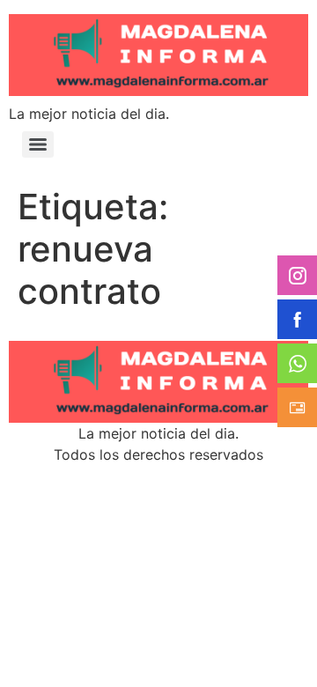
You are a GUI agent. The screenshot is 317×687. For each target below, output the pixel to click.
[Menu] (38, 144)
